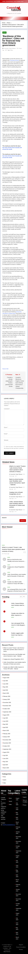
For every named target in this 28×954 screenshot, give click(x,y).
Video (4, 783)
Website (6, 440)
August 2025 (6, 715)
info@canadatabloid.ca (9, 824)
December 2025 (7, 702)
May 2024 (5, 761)
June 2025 (5, 721)
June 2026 (5, 683)
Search (4, 517)
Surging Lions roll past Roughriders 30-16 (13, 659)
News (4, 32)
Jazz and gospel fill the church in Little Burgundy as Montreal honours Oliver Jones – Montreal (16, 591)
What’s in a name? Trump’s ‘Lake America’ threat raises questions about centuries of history (13, 549)
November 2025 (7, 705)
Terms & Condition (21, 947)
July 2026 (5, 680)
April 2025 (5, 727)
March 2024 (6, 767)
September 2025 (7, 711)
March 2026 (6, 693)
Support (25, 797)
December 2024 (7, 739)
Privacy (24, 805)
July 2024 (5, 755)
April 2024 (5, 764)
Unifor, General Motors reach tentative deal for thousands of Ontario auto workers (12, 1)
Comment (7, 408)
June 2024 (5, 758)
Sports (4, 779)
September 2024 (7, 749)
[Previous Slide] (24, 1)
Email (6, 433)
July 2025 (5, 718)
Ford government (14, 60)
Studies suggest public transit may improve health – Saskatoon (17, 635)
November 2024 (7, 743)
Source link (5, 368)
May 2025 (5, 724)
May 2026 (5, 687)
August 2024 (6, 752)
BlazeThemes (7, 951)
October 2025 (6, 708)
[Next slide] (26, 1)
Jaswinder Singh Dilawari (10, 48)
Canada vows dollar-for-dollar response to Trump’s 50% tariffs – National (15, 583)
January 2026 (6, 699)
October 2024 (6, 746)
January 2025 (6, 736)
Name (6, 427)
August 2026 (6, 677)
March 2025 (6, 730)
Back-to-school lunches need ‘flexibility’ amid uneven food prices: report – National (15, 561)
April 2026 (5, 690)
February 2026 (6, 696)
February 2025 (6, 733)
